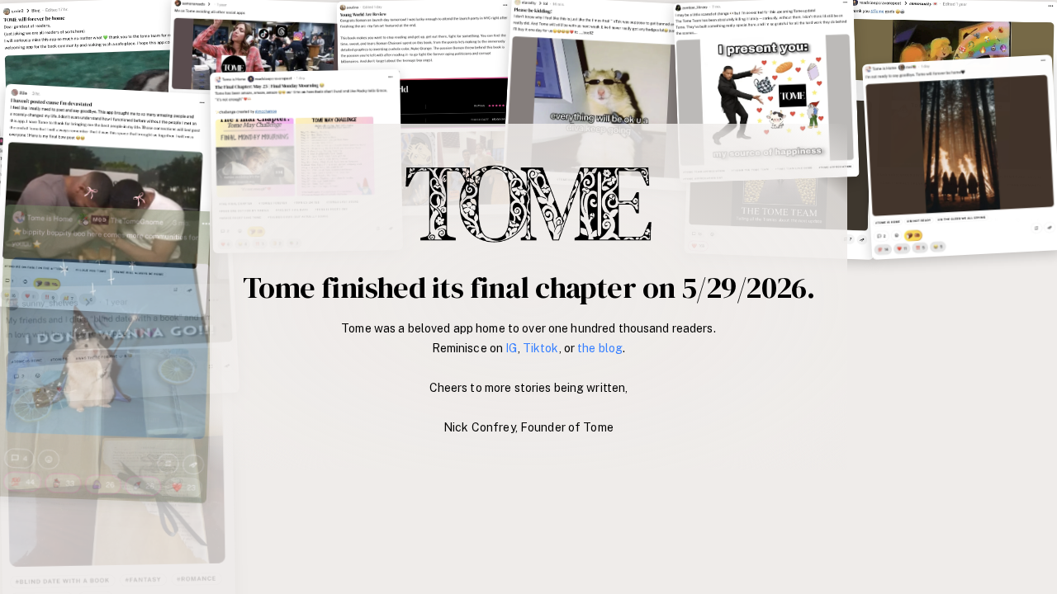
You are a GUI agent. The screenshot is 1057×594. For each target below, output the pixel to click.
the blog (600, 348)
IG (511, 348)
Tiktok (541, 348)
